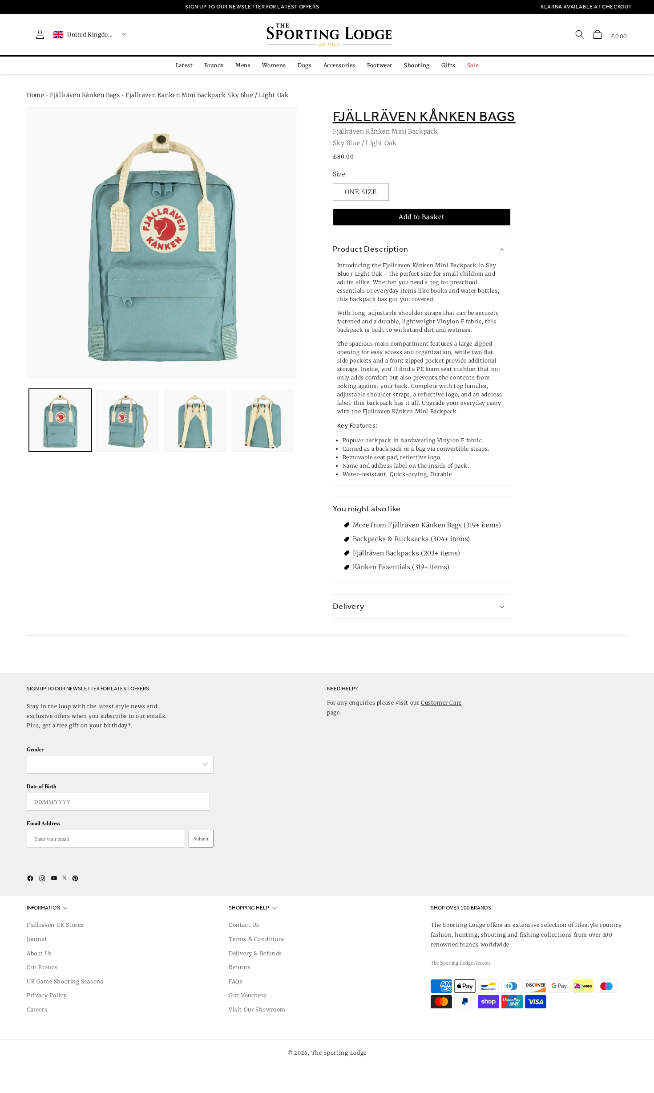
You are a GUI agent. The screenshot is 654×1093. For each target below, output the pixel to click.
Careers (37, 1009)
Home (35, 95)
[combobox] (115, 764)
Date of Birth (42, 786)
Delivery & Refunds (255, 953)
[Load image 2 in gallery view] (127, 420)
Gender (35, 749)
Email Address (44, 823)
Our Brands (42, 967)
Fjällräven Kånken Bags (85, 95)
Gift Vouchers (247, 995)
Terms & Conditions (257, 939)
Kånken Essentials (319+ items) (401, 567)
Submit (201, 838)
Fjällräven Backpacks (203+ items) (406, 553)
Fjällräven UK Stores (55, 925)
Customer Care (441, 702)
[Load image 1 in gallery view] (60, 420)
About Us (39, 953)
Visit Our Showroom (257, 1009)
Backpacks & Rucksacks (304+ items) (411, 539)
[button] (597, 34)
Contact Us (244, 925)
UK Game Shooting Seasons (65, 981)
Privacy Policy (47, 995)
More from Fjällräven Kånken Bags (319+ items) (427, 525)
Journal (37, 939)
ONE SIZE (361, 192)
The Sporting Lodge (339, 1052)
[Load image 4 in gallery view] (262, 420)
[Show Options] (205, 764)
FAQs (235, 981)
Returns (239, 967)
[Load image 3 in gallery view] (195, 420)
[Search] (580, 34)
